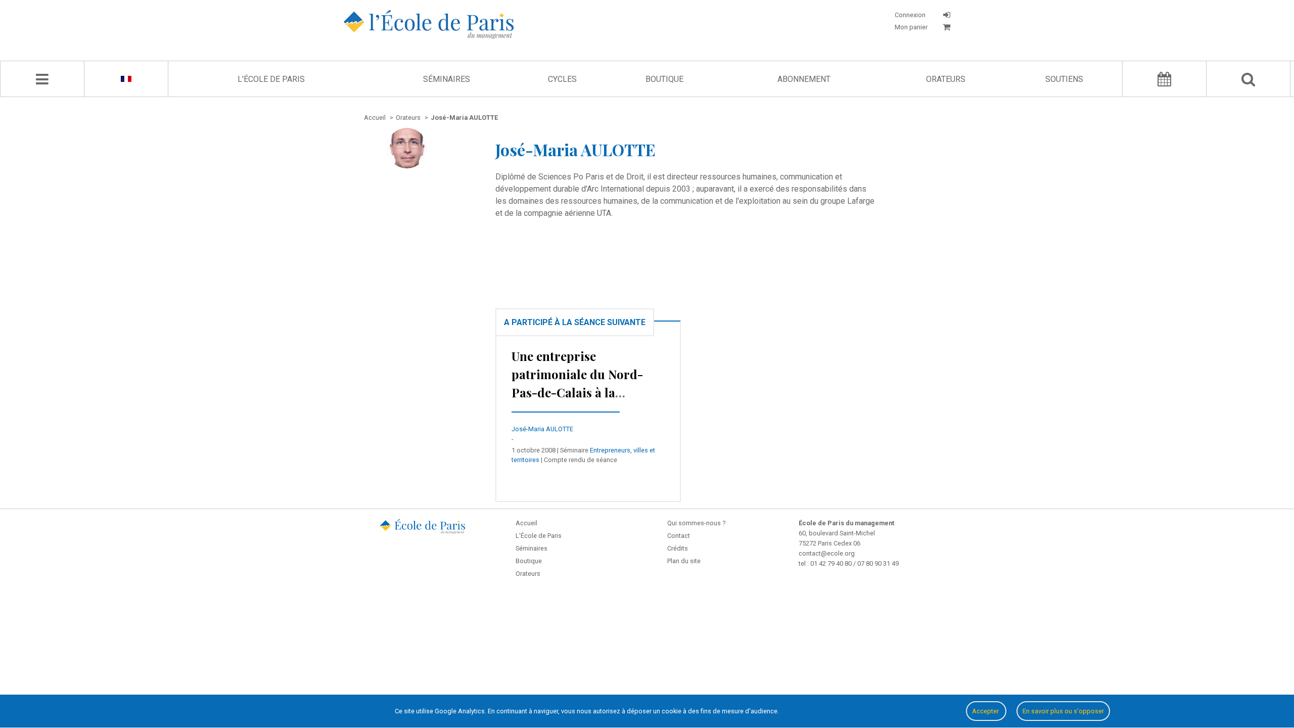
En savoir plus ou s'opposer (1063, 711)
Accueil (526, 523)
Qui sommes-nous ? (696, 523)
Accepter (986, 711)
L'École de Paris (271, 79)
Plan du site (684, 561)
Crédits (677, 548)
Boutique (664, 79)
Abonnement (803, 79)
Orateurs (945, 79)
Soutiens (1064, 79)
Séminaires (446, 79)
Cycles (562, 79)
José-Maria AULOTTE (542, 429)
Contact (678, 535)
